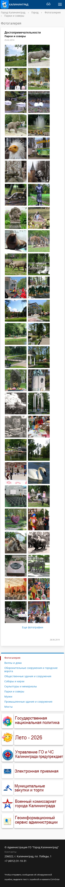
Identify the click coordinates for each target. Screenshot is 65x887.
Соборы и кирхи (14, 681)
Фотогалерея (53, 12)
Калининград (18, 4)
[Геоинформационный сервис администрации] (32, 821)
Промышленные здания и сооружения (28, 701)
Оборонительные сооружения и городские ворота (31, 669)
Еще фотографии (32, 627)
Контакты (10, 851)
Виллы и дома (13, 663)
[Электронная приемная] (32, 771)
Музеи (8, 696)
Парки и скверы (14, 691)
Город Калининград (13, 12)
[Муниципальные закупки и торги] (32, 788)
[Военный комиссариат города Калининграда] (32, 804)
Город (34, 12)
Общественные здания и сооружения (27, 676)
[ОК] (14, 870)
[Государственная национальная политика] (32, 721)
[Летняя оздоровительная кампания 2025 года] (32, 738)
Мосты (8, 706)
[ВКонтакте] (7, 870)
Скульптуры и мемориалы (20, 686)
